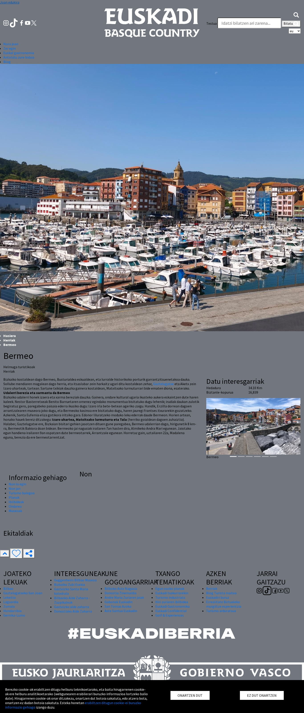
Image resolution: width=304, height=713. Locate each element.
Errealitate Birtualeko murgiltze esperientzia (223, 604)
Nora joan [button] (10, 44)
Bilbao (8, 588)
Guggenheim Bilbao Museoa (75, 580)
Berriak (211, 588)
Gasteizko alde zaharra (71, 607)
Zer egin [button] (9, 48)
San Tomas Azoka (118, 606)
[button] (296, 14)
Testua (211, 23)
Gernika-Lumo (14, 615)
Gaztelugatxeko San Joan (22, 593)
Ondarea (15, 506)
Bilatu (289, 23)
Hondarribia (12, 611)
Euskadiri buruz (217, 597)
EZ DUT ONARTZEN (262, 695)
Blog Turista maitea (221, 593)
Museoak (15, 511)
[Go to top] (4, 553)
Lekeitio (9, 597)
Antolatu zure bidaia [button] (18, 57)
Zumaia (9, 606)
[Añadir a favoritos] (16, 553)
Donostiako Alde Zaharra (73, 611)
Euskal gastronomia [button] (18, 53)
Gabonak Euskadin (118, 602)
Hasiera (9, 335)
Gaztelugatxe (163, 384)
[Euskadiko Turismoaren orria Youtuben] (28, 22)
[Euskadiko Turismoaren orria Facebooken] (22, 22)
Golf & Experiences (169, 615)
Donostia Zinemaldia (120, 593)
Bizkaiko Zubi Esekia (69, 584)
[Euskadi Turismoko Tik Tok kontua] (14, 22)
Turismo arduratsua (221, 611)
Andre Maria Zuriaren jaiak (124, 597)
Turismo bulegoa (21, 493)
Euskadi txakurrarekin (171, 593)
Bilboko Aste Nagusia (121, 588)
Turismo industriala (170, 597)
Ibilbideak (16, 502)
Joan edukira (9, 2)
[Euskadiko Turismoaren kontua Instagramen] (6, 22)
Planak (14, 497)
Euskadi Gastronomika (172, 606)
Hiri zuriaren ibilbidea (171, 602)
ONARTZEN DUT (190, 695)
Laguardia (10, 602)
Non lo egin (17, 484)
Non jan (14, 488)
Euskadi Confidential (171, 611)
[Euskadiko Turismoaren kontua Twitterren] (33, 22)
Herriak (9, 340)
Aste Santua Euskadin (121, 611)
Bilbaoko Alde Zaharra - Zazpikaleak (72, 600)
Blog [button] (7, 61)
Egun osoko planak (169, 588)
